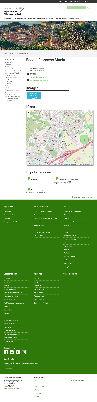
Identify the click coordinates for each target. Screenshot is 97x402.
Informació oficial (9, 215)
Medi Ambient (68, 263)
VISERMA (7, 218)
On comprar (8, 92)
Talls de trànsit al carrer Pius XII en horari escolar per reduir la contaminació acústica (66, 181)
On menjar (8, 83)
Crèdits (36, 380)
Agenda (36, 282)
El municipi (8, 64)
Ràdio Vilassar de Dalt (40, 299)
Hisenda (66, 249)
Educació (34, 179)
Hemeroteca (38, 285)
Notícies (36, 279)
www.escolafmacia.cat (37, 77)
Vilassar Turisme (74, 18)
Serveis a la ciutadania (40, 222)
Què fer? (7, 79)
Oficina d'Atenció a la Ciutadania (43, 211)
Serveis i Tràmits (19, 18)
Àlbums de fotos (39, 296)
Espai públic (67, 267)
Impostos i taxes (39, 225)
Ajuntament (7, 18)
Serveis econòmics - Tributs (36, 18)
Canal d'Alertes (38, 235)
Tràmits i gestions (39, 215)
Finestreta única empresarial (42, 232)
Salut (65, 242)
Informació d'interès (11, 69)
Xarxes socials (38, 292)
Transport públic (9, 100)
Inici (5, 53)
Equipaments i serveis (25, 53)
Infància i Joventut (69, 222)
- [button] (29, 115)
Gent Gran (67, 225)
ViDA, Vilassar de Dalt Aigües (13, 222)
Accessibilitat (38, 393)
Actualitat (8, 62)
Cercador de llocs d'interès (13, 96)
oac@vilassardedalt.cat (13, 388)
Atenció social (68, 246)
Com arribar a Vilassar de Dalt (13, 71)
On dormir (8, 86)
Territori (66, 253)
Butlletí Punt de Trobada (41, 303)
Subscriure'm (8, 369)
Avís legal (36, 390)
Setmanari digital (39, 289)
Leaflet (55, 164)
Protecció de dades (39, 387)
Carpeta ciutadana (39, 229)
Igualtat (66, 260)
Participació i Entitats (70, 235)
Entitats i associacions (11, 88)
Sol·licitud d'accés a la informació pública (46, 218)
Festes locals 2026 (10, 75)
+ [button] (28, 112)
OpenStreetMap (66, 164)
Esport (66, 232)
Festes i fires (8, 81)
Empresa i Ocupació (70, 239)
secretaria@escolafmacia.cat (39, 80)
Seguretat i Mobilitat (70, 256)
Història (7, 67)
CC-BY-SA (79, 164)
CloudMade (90, 164)
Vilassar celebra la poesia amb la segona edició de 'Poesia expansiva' (38, 191)
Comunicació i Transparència (72, 211)
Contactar (37, 383)
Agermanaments (10, 94)
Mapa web (37, 396)
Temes (51, 18)
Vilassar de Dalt (61, 18)
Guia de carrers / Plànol (12, 73)
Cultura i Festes (68, 215)
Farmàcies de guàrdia (11, 98)
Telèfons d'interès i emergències (14, 77)
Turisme (66, 218)
